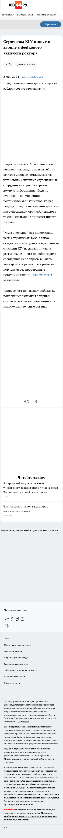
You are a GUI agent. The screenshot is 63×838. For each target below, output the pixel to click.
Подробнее (23, 721)
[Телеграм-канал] (17, 619)
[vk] (27, 401)
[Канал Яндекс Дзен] (22, 619)
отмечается (41, 275)
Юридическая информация (17, 645)
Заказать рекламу (46, 14)
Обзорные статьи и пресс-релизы (20, 670)
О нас (6, 638)
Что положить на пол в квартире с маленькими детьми (25, 511)
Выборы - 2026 (25, 14)
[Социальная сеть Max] (6, 626)
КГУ (8, 64)
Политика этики (12, 683)
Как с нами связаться (14, 676)
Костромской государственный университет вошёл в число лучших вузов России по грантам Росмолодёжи (30, 489)
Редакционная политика (16, 664)
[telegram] (37, 401)
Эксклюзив (8, 14)
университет (26, 64)
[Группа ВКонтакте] (6, 619)
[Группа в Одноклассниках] (12, 619)
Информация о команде (16, 657)
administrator (32, 77)
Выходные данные (13, 651)
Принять (50, 24)
